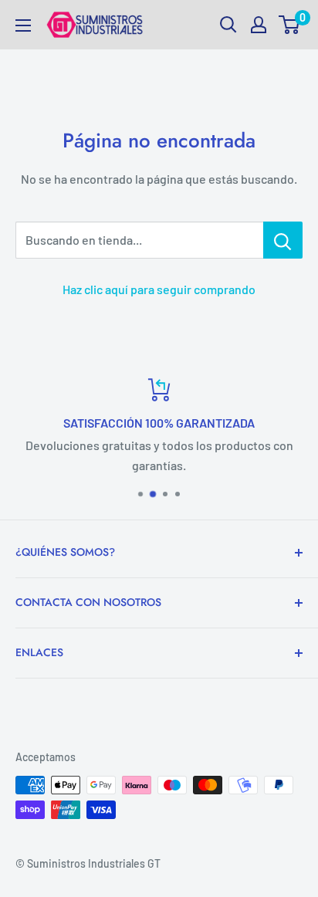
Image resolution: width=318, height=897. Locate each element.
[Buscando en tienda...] (283, 240)
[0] (289, 24)
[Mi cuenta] (258, 24)
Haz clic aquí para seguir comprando (159, 289)
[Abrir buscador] (228, 24)
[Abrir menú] (23, 25)
